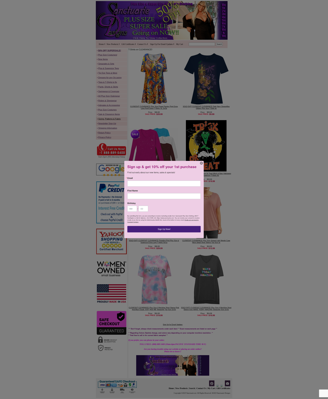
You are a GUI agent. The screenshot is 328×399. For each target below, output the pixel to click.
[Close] (201, 163)
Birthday (131, 203)
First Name (132, 191)
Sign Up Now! (164, 229)
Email (130, 178)
